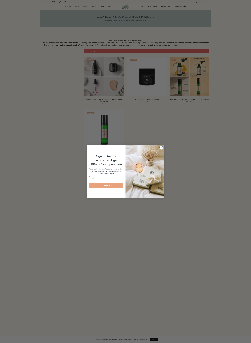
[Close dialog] (161, 147)
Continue (106, 185)
